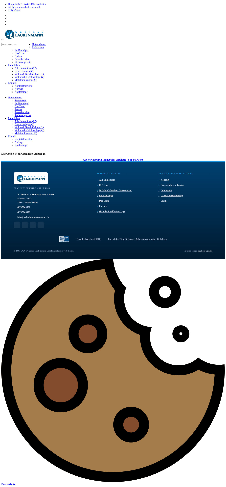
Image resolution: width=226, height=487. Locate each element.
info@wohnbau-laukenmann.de (24, 7)
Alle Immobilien (107, 180)
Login (163, 201)
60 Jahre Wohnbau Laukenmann (115, 190)
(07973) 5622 (23, 207)
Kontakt (165, 180)
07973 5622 (14, 10)
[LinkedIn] (33, 225)
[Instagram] (41, 225)
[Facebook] (25, 225)
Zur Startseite (135, 159)
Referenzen (104, 185)
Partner (103, 206)
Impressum (166, 190)
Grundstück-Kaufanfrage (112, 211)
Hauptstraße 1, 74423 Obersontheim (27, 4)
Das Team (104, 201)
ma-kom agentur (205, 251)
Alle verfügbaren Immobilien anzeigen (104, 159)
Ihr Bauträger (106, 195)
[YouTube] (17, 225)
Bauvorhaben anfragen (172, 185)
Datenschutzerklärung (172, 195)
